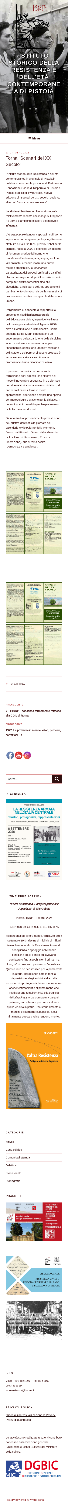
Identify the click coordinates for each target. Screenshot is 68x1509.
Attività (10, 1141)
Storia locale (13, 1173)
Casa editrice (14, 1149)
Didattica (18, 684)
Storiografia (13, 1180)
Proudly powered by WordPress (25, 1499)
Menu (36, 138)
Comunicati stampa (18, 1157)
